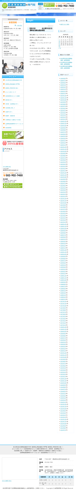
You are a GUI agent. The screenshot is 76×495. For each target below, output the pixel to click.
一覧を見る (19, 25)
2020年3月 (63, 243)
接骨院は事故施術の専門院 (12, 84)
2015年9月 (63, 359)
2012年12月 (63, 419)
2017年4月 (63, 318)
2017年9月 (63, 308)
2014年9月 (63, 385)
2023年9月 (63, 153)
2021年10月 (63, 203)
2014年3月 (63, 398)
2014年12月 (63, 378)
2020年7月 (63, 235)
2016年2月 (63, 348)
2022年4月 (63, 190)
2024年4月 (63, 138)
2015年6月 (63, 365)
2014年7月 (63, 389)
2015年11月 (63, 355)
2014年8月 (63, 387)
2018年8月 (63, 284)
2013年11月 (63, 406)
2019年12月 (63, 250)
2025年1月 (63, 119)
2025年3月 (63, 115)
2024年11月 (63, 123)
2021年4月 (63, 215)
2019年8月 (63, 258)
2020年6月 (63, 237)
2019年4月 (63, 267)
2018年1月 (63, 299)
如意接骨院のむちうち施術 (12, 96)
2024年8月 (63, 130)
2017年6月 (63, 314)
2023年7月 (63, 158)
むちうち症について (10, 92)
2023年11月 (63, 149)
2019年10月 (63, 254)
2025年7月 (63, 106)
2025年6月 (63, 108)
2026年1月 (63, 93)
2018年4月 (63, 293)
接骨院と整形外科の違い (12, 88)
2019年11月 (63, 252)
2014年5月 (63, 393)
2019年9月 (63, 256)
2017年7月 (63, 312)
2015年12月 (63, 353)
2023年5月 (63, 162)
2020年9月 (63, 230)
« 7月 (59, 48)
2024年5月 (63, 136)
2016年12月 (63, 327)
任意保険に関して (10, 108)
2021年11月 (63, 200)
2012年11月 (63, 421)
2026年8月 (63, 78)
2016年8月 (63, 335)
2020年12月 (63, 224)
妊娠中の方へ (9, 112)
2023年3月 (63, 166)
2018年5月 (63, 290)
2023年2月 (63, 168)
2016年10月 (63, 331)
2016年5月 (63, 342)
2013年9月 (63, 410)
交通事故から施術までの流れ (13, 119)
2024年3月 (63, 140)
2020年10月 (63, 228)
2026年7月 (63, 80)
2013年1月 (63, 417)
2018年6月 (63, 288)
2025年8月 (63, 104)
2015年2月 (63, 374)
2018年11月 (63, 278)
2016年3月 (63, 346)
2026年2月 (63, 91)
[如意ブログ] (13, 138)
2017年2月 (63, 323)
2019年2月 (63, 271)
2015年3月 (63, 372)
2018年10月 (63, 280)
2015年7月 (63, 363)
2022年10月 (63, 177)
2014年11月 (63, 380)
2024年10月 (63, 125)
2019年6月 (63, 263)
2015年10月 (63, 357)
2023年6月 (63, 160)
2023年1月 (63, 170)
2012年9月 (63, 426)
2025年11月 (63, 97)
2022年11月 (63, 175)
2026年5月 (63, 85)
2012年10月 (63, 423)
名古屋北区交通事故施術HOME (13, 80)
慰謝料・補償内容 (10, 116)
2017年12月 (63, 301)
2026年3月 (63, 89)
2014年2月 (63, 400)
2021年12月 (63, 198)
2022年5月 (63, 188)
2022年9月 (63, 179)
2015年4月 (63, 370)
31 (59, 46)
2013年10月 (63, 408)
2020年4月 (63, 241)
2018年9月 (63, 282)
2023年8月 (63, 155)
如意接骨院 (8, 127)
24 (59, 45)
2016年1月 (63, 350)
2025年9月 (63, 102)
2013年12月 (63, 404)
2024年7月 (63, 132)
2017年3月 (63, 320)
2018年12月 (63, 275)
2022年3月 (63, 192)
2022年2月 (63, 194)
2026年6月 (63, 82)
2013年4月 (63, 413)
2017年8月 (63, 310)
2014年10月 (63, 383)
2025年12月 (63, 95)
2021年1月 (63, 222)
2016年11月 (63, 329)
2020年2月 (63, 245)
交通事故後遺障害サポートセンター (14, 124)
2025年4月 (63, 112)
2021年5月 (63, 213)
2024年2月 (63, 142)
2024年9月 (63, 128)
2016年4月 (63, 344)
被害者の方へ (9, 100)
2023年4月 (63, 164)
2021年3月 (63, 217)
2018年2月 (63, 297)
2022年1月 (63, 196)
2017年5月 (63, 316)
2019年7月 (63, 260)
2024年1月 (63, 145)
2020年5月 (63, 239)
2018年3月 (63, 295)
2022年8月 (63, 181)
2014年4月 (63, 396)
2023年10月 (63, 151)
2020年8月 (63, 233)
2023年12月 (63, 147)
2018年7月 (63, 286)
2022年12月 (63, 172)
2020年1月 (63, 247)
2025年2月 (63, 117)
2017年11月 (63, 303)
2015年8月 (63, 361)
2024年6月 (63, 134)
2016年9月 (63, 333)
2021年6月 (63, 211)
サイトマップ (52, 452)
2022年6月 (63, 185)
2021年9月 (63, 205)
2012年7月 (63, 430)
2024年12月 (63, 121)
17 (59, 43)
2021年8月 (63, 207)
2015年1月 (63, 376)
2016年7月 (63, 338)
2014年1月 (63, 402)
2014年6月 (63, 391)
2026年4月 (63, 87)
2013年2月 (63, 415)
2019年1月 (63, 273)
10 (59, 41)
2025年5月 (63, 110)
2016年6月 (63, 340)
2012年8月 (63, 428)
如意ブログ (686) (64, 24)
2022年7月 (63, 183)
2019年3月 (63, 269)
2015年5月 (63, 368)
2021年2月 (63, 220)
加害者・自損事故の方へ (12, 104)
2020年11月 (63, 226)
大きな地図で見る (6, 480)
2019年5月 (63, 265)
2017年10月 (63, 305)
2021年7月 (63, 209)
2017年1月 (63, 325)
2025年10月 (63, 100)
